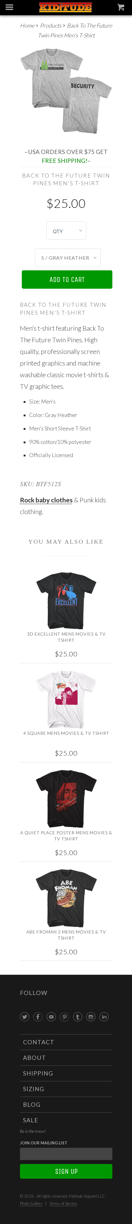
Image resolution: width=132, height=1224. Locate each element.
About (34, 1057)
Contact (38, 1042)
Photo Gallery (31, 1203)
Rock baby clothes (46, 500)
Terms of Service (63, 1203)
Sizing (33, 1088)
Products (50, 25)
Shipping (38, 1073)
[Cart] (122, 8)
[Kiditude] (66, 8)
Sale (30, 1120)
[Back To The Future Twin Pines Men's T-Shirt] (66, 92)
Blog (32, 1104)
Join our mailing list (43, 1142)
